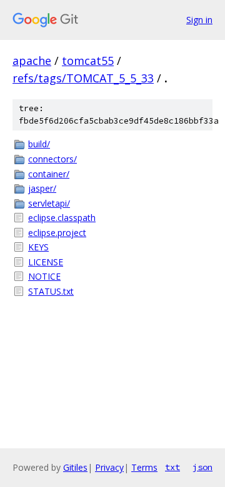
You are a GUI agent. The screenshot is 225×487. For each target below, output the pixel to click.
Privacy (109, 467)
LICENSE (45, 262)
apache (31, 60)
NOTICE (44, 276)
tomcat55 (88, 60)
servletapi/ (49, 203)
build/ (39, 144)
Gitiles (75, 467)
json (202, 467)
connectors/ (52, 159)
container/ (48, 174)
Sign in (199, 20)
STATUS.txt (51, 291)
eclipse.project (57, 233)
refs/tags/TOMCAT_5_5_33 (83, 78)
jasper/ (42, 188)
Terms (144, 467)
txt (172, 467)
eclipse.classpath (62, 218)
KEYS (38, 247)
